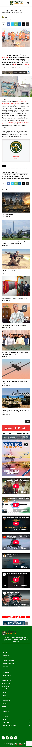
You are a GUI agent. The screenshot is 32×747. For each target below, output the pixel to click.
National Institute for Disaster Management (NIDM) (15, 178)
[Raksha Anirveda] (16, 2)
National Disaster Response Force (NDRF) (13, 176)
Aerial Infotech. (19, 744)
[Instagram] (7, 737)
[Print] (27, 24)
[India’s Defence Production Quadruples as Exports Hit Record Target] (16, 398)
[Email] (23, 24)
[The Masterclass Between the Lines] (16, 313)
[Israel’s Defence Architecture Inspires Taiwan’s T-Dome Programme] (16, 230)
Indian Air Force (6, 172)
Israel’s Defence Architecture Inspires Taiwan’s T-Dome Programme (14, 242)
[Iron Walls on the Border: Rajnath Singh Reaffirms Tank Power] (16, 340)
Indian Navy (5, 57)
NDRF (14, 64)
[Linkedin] (19, 24)
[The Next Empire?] (16, 202)
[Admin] (3, 17)
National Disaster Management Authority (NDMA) (15, 174)
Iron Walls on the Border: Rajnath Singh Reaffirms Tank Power (15, 353)
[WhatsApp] (16, 24)
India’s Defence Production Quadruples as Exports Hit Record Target (15, 411)
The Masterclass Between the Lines (14, 325)
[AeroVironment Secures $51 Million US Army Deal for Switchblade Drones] (16, 369)
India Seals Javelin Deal (9, 271)
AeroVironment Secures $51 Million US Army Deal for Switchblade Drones (14, 382)
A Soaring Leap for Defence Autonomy (14, 298)
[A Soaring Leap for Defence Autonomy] (16, 286)
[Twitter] (12, 24)
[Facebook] (8, 24)
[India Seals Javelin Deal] (16, 259)
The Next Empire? (7, 214)
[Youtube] (15, 737)
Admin (6, 17)
